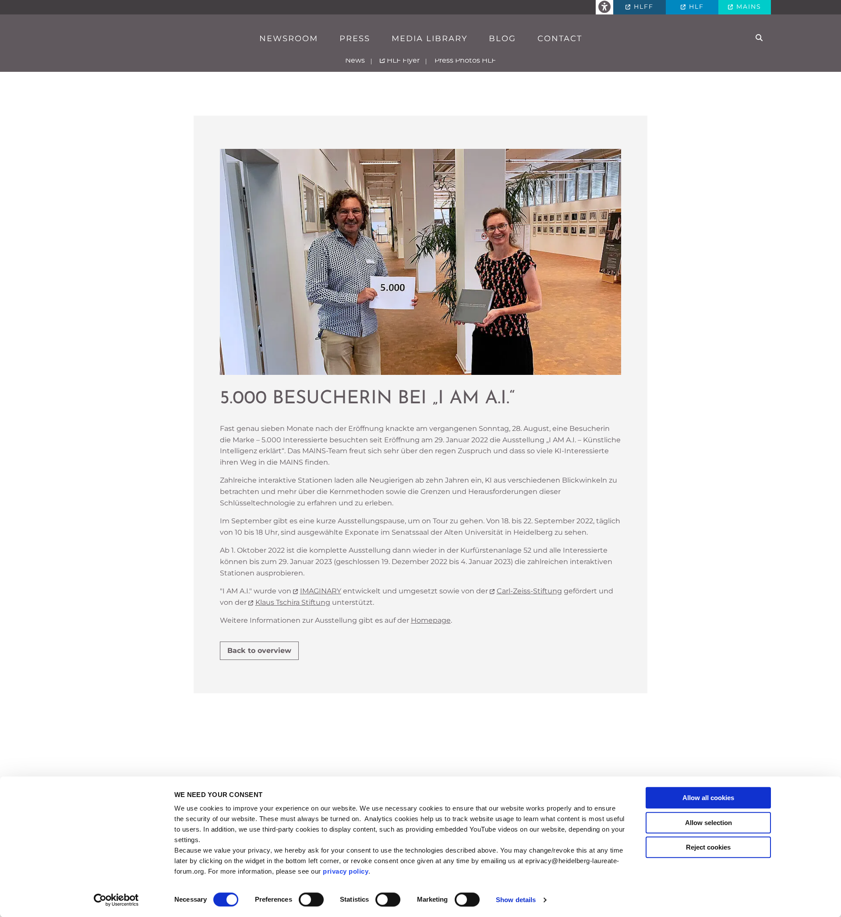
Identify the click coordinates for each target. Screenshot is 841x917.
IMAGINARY (320, 591)
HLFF (642, 7)
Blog (502, 38)
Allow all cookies (708, 797)
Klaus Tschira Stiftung (292, 602)
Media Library (429, 38)
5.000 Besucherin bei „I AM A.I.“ (367, 398)
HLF (695, 7)
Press (354, 38)
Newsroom (288, 38)
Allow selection (708, 822)
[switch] (311, 899)
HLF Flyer (402, 60)
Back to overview (259, 650)
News (355, 60)
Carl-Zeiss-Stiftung (529, 591)
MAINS (747, 7)
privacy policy (345, 871)
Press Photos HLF (465, 60)
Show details (516, 899)
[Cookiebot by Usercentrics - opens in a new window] (116, 899)
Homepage (431, 620)
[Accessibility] (604, 7)
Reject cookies (708, 847)
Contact (559, 38)
